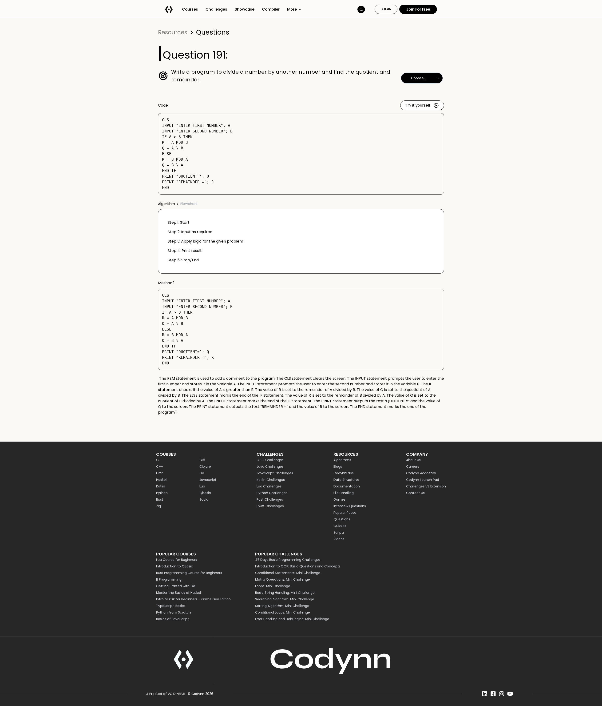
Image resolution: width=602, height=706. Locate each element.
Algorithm (166, 203)
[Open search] (361, 9)
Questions (212, 32)
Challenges (216, 9)
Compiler (271, 9)
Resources (172, 32)
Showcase (244, 9)
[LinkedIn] (484, 694)
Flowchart (188, 203)
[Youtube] (510, 694)
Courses (190, 9)
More (292, 9)
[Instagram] (501, 694)
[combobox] (422, 78)
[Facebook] (493, 694)
